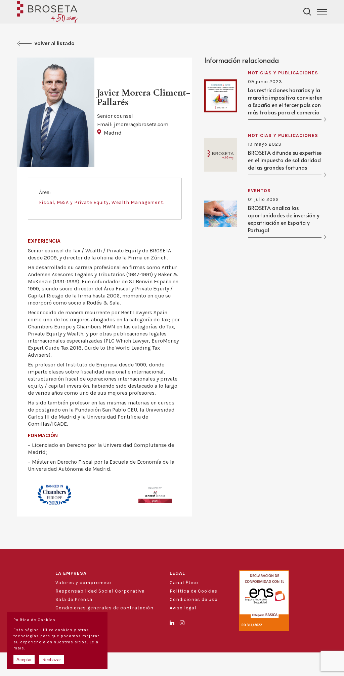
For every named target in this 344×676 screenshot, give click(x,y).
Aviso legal (183, 608)
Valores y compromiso (83, 582)
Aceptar (24, 659)
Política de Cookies (193, 591)
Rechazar (51, 659)
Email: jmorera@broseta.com (132, 124)
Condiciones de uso (194, 599)
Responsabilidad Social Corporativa (100, 591)
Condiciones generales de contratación (104, 608)
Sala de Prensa (73, 599)
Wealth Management (137, 202)
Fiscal (46, 202)
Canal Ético (184, 582)
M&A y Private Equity (83, 202)
